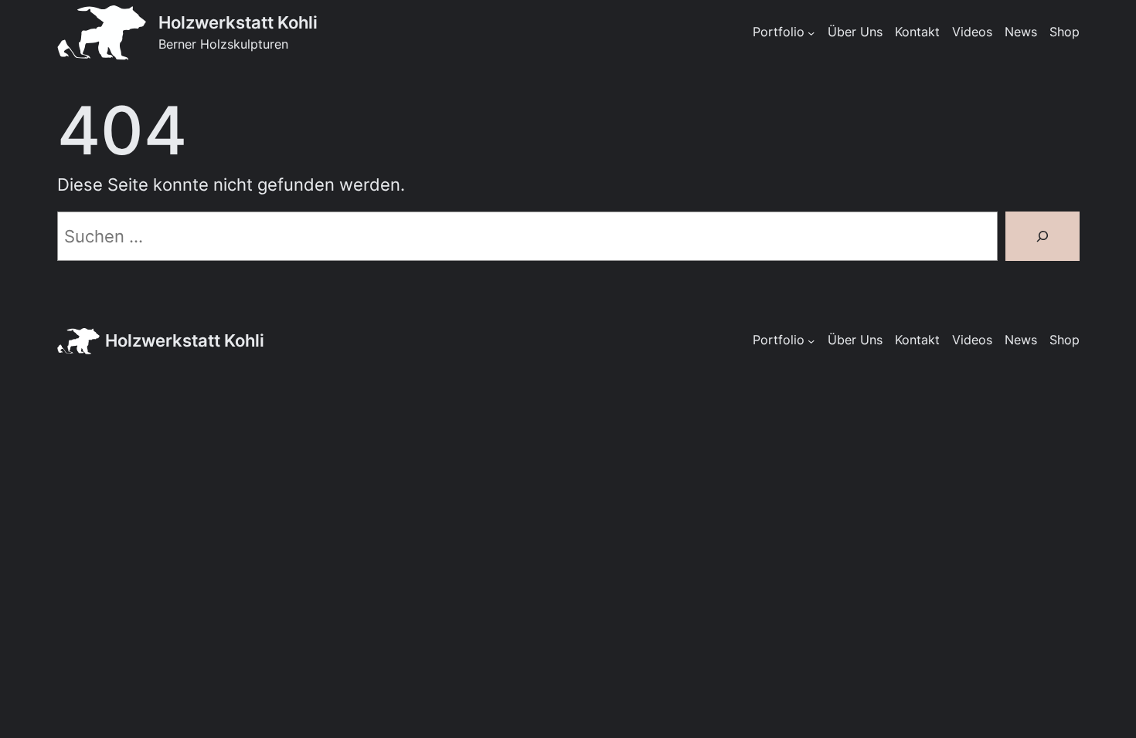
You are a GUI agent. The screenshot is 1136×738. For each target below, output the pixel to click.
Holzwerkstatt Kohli (238, 22)
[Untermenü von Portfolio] (811, 32)
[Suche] (1042, 236)
